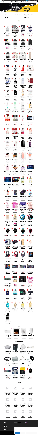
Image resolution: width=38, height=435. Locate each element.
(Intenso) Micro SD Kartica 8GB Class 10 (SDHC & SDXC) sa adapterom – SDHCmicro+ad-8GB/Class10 (23, 376)
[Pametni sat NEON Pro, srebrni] (7, 242)
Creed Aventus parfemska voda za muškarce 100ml (15, 85)
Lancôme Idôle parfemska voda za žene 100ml (23, 160)
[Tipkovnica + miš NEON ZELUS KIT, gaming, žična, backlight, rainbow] (15, 266)
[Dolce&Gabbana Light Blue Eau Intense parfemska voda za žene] (22, 80)
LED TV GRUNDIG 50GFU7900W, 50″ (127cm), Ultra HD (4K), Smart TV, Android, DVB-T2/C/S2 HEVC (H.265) (15, 185)
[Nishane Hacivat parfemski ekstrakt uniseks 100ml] (15, 217)
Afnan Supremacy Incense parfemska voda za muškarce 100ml (7, 33)
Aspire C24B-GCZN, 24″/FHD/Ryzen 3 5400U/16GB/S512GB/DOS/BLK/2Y (15, 392)
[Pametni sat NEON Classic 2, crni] (15, 230)
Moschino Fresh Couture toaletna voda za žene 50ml (30, 197)
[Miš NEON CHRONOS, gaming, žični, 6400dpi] (15, 192)
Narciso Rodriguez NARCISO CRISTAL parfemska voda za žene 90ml (30, 209)
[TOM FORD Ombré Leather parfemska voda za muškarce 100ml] (22, 279)
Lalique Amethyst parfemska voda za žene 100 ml (30, 148)
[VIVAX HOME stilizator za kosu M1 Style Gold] (22, 411)
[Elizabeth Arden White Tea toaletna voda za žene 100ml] (22, 105)
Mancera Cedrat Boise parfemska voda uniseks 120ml (30, 184)
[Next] (36, 7)
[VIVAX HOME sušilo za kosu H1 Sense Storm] (15, 411)
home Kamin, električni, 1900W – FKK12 (15, 335)
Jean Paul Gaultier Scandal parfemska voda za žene (7, 135)
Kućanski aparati (16, 1)
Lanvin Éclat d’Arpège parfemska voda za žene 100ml (23, 172)
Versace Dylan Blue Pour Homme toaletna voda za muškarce (8, 296)
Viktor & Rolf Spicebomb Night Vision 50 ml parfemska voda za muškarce (23, 297)
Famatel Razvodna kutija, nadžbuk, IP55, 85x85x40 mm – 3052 (8, 352)
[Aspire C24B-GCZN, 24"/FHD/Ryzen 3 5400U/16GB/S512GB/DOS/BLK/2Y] (15, 388)
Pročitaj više (8, 75)
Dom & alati (24, 1)
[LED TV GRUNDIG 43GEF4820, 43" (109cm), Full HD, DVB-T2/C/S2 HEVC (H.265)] (7, 180)
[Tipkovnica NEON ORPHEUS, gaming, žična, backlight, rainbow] (30, 266)
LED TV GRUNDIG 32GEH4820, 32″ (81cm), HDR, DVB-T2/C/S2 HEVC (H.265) (30, 172)
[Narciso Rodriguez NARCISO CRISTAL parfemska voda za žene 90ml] (30, 205)
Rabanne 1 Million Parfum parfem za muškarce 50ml (23, 246)
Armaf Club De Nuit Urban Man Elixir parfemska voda (7, 59)
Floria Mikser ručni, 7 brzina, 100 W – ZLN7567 (30, 363)
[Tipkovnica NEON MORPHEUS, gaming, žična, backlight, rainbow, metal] (22, 266)
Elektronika (12, 1)
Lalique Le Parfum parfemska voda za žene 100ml (8, 160)
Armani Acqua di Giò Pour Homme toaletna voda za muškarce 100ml (23, 59)
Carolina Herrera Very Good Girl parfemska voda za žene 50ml (23, 72)
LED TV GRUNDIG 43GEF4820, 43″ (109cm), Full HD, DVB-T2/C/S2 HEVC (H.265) (7, 185)
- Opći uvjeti (5, 422)
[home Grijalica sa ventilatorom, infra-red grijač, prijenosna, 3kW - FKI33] (22, 331)
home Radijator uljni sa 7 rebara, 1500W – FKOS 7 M (30, 335)
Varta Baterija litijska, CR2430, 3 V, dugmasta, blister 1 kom (15, 375)
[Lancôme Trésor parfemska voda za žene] (15, 167)
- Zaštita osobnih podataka (6, 428)
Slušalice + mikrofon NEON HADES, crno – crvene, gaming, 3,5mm (8, 258)
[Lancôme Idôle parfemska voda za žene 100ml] (22, 155)
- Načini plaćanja (5, 425)
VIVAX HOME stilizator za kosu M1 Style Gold (23, 416)
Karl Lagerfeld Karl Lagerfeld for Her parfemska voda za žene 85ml (8, 148)
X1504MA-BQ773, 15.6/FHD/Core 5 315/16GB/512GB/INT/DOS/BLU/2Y (23, 404)
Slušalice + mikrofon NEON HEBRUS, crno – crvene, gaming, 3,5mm (15, 258)
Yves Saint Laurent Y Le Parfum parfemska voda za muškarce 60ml (8, 321)
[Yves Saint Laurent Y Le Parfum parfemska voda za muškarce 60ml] (7, 316)
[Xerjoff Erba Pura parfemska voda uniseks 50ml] (7, 304)
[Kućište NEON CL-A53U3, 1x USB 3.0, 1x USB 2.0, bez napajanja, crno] (22, 143)
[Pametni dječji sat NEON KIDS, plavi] (22, 217)
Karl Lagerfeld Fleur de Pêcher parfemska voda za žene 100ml (30, 135)
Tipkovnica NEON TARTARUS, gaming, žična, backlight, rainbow (7, 283)
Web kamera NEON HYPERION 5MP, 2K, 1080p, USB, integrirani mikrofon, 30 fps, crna (30, 297)
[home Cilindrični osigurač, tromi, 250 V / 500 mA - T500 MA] (30, 347)
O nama (29, 0)
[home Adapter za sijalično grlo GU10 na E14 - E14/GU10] (22, 347)
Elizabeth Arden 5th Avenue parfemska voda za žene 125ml (22, 97)
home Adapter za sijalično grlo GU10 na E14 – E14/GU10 (23, 352)
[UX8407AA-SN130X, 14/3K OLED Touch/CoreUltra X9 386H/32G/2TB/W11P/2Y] (7, 399)
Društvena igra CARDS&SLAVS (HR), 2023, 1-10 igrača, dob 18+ (15, 97)
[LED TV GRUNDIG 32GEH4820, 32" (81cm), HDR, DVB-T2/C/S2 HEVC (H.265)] (30, 167)
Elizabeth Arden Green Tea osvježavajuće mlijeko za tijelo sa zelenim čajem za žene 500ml (8, 110)
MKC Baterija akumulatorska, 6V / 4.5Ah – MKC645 (15, 352)
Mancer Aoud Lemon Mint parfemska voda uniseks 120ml (23, 184)
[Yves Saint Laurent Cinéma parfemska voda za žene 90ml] (30, 304)
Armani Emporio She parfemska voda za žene (30, 59)
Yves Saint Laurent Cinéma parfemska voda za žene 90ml (30, 309)
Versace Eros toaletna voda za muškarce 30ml (15, 296)
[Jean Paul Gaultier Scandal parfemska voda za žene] (7, 131)
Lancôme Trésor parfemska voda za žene (15, 172)
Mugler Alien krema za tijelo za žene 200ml (23, 209)
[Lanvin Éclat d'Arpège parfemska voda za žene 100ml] (22, 167)
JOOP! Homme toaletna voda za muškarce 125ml (23, 135)
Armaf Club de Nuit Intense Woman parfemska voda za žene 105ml (8, 46)
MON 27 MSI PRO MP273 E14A (30, 392)
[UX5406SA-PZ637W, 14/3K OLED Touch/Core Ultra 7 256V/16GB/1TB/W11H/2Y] (15, 399)
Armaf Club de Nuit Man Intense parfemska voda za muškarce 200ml (23, 46)
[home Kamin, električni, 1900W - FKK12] (15, 331)
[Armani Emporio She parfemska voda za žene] (30, 55)
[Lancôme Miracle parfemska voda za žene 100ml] (7, 167)
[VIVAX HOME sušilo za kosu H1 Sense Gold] (30, 411)
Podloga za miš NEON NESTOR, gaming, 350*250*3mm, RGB (15, 246)
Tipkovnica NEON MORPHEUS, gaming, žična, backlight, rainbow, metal (23, 271)
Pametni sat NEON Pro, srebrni (7, 246)
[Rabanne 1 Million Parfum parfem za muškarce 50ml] (22, 242)
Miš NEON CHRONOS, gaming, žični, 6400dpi (15, 197)
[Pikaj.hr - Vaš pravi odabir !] (5, 2)
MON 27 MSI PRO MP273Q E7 (22, 392)
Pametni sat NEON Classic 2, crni (30, 375)
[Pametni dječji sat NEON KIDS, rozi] (30, 217)
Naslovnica (27, 0)
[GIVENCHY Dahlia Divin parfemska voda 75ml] (30, 105)
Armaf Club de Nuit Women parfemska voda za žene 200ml (15, 59)
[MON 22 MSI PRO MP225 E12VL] (7, 411)
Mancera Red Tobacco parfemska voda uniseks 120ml (8, 197)
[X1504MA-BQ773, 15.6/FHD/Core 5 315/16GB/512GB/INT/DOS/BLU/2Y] (22, 399)
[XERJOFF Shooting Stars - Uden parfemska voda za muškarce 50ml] (15, 304)
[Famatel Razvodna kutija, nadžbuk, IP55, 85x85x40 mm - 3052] (7, 347)
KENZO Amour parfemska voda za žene (15, 148)
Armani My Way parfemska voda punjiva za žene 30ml (7, 72)
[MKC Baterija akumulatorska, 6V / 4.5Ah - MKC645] (15, 347)
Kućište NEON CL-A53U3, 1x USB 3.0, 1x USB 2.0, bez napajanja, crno (23, 148)
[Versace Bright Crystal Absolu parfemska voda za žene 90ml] (30, 279)
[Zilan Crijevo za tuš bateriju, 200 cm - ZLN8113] (22, 359)
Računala (21, 1)
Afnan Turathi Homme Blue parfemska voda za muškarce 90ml (30, 33)
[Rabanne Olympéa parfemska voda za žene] (30, 242)
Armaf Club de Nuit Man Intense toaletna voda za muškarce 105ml (30, 46)
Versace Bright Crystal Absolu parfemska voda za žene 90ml (30, 283)
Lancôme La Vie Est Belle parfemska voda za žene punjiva (30, 160)
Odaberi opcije (23, 87)
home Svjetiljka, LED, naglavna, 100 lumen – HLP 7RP (8, 363)
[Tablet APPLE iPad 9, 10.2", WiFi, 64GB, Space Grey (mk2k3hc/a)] (7, 266)
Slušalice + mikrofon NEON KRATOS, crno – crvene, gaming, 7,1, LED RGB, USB (23, 259)
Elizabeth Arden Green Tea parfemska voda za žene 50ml (15, 110)
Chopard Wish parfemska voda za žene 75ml (8, 84)
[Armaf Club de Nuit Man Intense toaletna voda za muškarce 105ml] (30, 42)
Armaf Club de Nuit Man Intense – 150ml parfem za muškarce (15, 46)
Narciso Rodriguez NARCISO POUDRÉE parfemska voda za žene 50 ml (8, 222)
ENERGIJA (28, 1)
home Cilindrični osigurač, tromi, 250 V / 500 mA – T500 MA (30, 352)
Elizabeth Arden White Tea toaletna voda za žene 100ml (23, 110)
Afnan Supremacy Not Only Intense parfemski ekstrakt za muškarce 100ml (15, 33)
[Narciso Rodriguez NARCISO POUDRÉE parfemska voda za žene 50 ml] (7, 217)
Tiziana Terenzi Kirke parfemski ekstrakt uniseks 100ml (15, 283)
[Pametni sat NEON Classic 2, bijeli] (7, 230)
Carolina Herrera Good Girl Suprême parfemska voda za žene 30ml (15, 73)
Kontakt (30, 0)
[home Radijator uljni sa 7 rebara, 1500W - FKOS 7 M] (30, 331)
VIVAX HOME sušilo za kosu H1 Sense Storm (15, 416)
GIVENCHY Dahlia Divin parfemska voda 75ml (30, 110)
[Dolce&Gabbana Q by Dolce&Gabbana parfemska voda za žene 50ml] (30, 80)
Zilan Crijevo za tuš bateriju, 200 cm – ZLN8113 (23, 363)
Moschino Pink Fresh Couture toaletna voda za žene (7, 209)
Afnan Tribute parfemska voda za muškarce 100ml (23, 33)
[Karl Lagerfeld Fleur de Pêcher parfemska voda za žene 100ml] (30, 131)
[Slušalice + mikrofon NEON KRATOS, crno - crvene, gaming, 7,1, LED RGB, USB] (22, 254)
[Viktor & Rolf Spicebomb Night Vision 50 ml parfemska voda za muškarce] (22, 292)
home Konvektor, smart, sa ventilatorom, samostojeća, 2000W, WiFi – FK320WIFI (8, 336)
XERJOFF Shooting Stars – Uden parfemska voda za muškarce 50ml (15, 309)
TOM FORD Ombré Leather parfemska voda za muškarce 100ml (23, 283)
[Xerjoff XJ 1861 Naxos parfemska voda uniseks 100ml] (22, 304)
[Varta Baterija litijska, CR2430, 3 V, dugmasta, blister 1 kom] (15, 371)
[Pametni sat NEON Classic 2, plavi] (22, 230)
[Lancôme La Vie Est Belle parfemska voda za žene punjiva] (30, 155)
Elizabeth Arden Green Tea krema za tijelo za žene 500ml (30, 97)
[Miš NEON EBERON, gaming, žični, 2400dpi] (22, 192)
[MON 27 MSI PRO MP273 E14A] (30, 388)
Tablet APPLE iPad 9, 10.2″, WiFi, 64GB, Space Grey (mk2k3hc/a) (7, 271)
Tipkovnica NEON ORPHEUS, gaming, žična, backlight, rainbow (30, 271)
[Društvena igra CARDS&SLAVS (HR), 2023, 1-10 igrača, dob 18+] (15, 92)
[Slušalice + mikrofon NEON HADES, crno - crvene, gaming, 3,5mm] (7, 254)
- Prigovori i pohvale (6, 429)
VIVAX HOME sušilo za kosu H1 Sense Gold (30, 416)
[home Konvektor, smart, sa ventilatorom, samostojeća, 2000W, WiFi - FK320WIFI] (7, 331)
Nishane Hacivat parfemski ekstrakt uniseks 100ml (15, 221)
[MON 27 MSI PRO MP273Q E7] (22, 388)
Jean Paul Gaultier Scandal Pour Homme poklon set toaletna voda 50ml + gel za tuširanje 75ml (15, 136)
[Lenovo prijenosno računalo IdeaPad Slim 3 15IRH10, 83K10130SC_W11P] (7, 388)
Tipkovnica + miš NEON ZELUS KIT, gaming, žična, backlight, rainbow (15, 271)
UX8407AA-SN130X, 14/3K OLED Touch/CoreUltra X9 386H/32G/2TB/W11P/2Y (7, 404)
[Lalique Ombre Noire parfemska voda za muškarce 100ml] (15, 155)
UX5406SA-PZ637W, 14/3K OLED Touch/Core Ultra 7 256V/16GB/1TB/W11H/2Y (15, 404)
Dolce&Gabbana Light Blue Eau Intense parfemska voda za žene (23, 85)
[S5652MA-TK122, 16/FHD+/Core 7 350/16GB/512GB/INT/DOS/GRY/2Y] (30, 399)
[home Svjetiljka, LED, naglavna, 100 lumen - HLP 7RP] (7, 359)
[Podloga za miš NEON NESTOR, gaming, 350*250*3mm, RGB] (15, 242)
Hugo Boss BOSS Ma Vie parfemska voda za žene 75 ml (23, 122)
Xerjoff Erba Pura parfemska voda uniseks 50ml (8, 309)
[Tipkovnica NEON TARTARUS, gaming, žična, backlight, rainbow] (7, 279)
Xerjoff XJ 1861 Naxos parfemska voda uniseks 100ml (23, 309)
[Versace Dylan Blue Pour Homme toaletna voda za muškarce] (7, 292)
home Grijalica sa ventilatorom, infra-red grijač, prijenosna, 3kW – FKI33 (23, 336)
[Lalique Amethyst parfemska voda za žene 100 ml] (30, 143)
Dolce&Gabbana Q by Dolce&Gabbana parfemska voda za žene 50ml (30, 85)
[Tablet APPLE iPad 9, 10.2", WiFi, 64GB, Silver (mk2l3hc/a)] (30, 254)
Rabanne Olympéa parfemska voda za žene (30, 246)
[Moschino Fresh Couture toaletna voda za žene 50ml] (30, 192)
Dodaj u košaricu (22, 75)
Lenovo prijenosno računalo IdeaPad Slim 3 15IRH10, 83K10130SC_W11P (7, 392)
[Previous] (1, 7)
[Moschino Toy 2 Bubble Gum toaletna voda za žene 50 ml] (15, 205)
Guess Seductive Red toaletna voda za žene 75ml (8, 122)
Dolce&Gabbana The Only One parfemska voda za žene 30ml (7, 97)
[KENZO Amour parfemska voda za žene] (15, 143)
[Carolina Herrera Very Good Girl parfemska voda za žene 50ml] (22, 68)
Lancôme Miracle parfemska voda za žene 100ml (7, 172)
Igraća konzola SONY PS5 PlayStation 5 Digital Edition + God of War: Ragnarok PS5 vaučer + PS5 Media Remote (30, 123)
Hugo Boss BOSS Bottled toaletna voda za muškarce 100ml (15, 122)
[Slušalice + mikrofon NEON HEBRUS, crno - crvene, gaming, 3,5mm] (15, 254)
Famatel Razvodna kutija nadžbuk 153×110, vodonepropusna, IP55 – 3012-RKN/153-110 (15, 364)
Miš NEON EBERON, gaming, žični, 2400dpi (23, 197)
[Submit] (37, 1)
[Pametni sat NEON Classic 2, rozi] (30, 230)
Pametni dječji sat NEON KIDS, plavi (23, 221)
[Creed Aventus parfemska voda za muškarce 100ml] (15, 80)
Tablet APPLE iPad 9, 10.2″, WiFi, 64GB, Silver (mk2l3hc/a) (30, 258)
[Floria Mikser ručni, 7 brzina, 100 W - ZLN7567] (30, 359)
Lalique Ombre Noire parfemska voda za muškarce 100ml (15, 160)
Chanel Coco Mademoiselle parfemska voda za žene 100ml (30, 72)
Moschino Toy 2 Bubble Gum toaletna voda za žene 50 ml (15, 209)
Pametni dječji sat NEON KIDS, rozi (30, 221)
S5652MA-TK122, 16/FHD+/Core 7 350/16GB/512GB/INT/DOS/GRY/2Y (30, 404)
